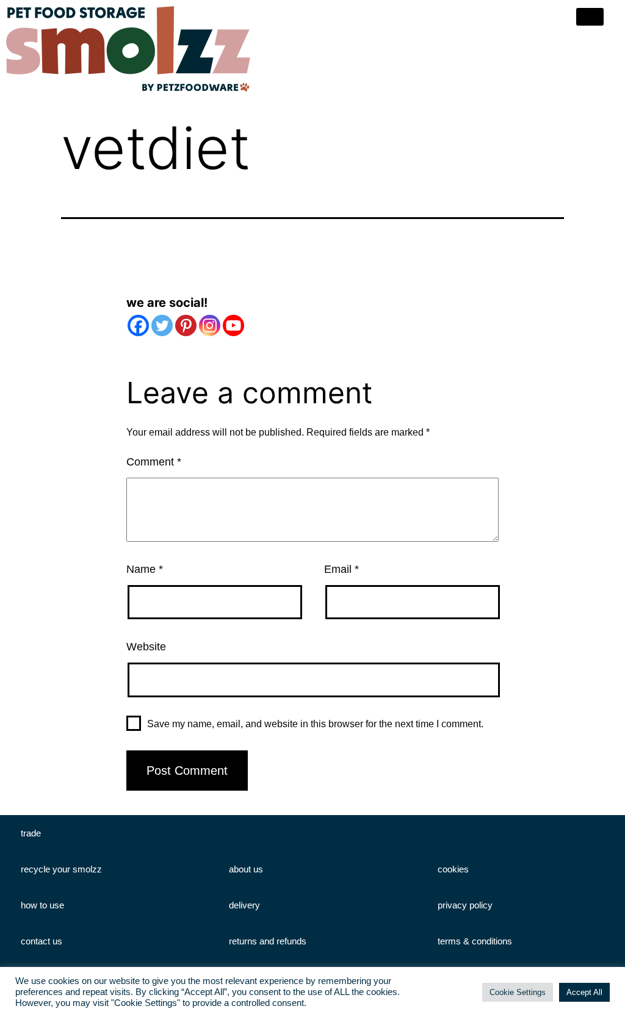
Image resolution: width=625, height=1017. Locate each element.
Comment (153, 462)
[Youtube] (233, 325)
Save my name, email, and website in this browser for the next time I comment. (315, 724)
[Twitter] (162, 325)
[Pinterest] (186, 325)
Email (341, 569)
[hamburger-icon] (590, 17)
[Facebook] (138, 325)
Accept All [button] (584, 992)
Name (144, 569)
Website (146, 647)
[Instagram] (209, 325)
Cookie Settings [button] (518, 992)
